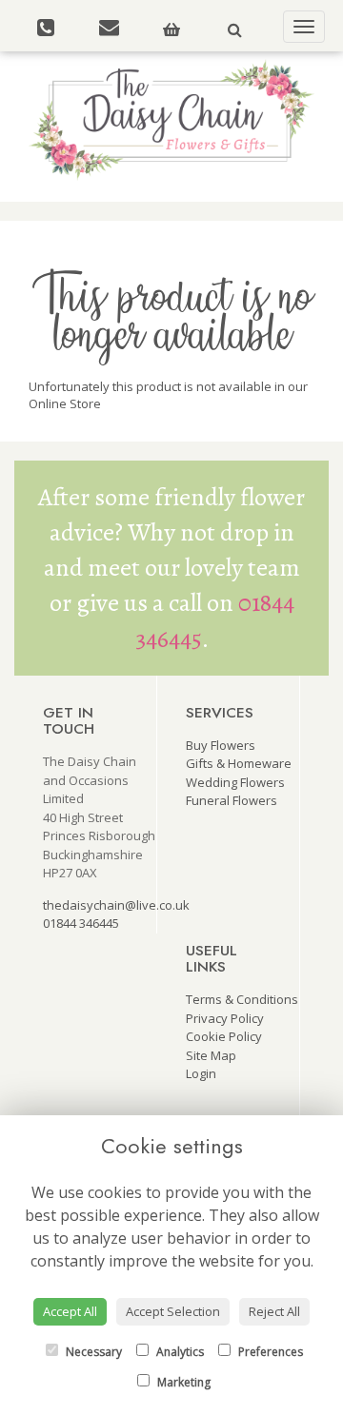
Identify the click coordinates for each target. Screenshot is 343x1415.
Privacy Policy (225, 1018)
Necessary (92, 1352)
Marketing (182, 1382)
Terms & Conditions (242, 999)
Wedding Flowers (235, 782)
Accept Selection (173, 1311)
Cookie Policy (224, 1036)
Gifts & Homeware (239, 763)
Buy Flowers (220, 745)
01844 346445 (81, 923)
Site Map (211, 1055)
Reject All (274, 1311)
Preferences (269, 1352)
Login (201, 1073)
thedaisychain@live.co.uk (116, 905)
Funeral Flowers (231, 800)
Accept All (70, 1311)
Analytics (178, 1352)
